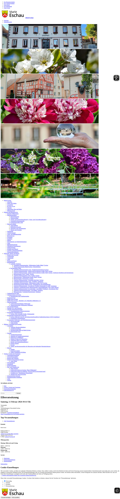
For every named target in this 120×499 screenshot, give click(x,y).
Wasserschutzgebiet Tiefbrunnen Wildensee (21, 305)
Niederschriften (14, 218)
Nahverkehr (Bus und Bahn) (14, 209)
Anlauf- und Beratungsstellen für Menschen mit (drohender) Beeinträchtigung (30, 346)
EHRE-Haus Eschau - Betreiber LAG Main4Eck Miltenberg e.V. (24, 300)
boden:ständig (14, 323)
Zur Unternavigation (9, 3)
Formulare (9, 237)
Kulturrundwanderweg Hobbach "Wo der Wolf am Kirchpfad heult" (28, 371)
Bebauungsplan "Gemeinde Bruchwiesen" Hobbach (27, 292)
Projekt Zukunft (14, 343)
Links (8, 243)
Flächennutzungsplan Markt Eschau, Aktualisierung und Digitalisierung (32, 284)
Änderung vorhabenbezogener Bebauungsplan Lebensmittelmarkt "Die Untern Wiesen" (36, 287)
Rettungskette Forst (15, 331)
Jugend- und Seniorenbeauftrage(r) (19, 342)
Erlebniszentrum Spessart (13, 376)
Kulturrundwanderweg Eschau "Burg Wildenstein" (23, 370)
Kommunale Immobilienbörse (15, 312)
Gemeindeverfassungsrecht (17, 221)
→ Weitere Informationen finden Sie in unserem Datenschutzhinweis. (18, 475)
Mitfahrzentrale (11, 210)
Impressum (7, 458)
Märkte (9, 240)
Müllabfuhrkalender (12, 244)
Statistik (8, 482)
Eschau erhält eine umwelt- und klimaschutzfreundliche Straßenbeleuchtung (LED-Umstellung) (35, 317)
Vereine (9, 380)
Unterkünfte (10, 258)
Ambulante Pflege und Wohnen (18, 340)
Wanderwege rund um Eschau (18, 374)
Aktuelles (9, 202)
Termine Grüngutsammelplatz (14, 250)
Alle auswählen (15, 497)
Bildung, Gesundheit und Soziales (12, 324)
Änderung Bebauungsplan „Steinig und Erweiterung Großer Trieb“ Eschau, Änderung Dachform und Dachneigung (43, 272)
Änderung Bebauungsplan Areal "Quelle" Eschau (26, 275)
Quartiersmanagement (16, 334)
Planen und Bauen (12, 261)
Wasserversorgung (12, 302)
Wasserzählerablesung (13, 252)
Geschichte (10, 205)
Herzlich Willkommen (13, 213)
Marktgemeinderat (12, 215)
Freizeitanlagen (11, 362)
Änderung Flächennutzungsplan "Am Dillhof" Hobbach (28, 290)
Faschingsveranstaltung (13, 412)
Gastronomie (10, 256)
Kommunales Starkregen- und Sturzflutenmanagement (21, 320)
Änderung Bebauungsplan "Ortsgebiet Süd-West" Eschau (28, 280)
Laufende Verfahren (15, 264)
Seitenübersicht (8, 22)
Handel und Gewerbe (12, 255)
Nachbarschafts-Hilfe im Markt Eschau (20, 330)
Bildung (9, 348)
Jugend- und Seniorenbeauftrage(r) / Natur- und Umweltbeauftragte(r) (28, 219)
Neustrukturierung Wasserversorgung (20, 311)
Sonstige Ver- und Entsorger (14, 308)
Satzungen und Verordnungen (18, 228)
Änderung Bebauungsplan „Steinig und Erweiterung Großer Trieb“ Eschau (33, 271)
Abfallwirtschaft (11, 233)
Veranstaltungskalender (13, 355)
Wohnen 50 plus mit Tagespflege (18, 339)
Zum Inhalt (7, 5)
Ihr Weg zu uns (11, 206)
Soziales (9, 333)
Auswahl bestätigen (6, 497)
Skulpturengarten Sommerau (14, 377)
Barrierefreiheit (8, 461)
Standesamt (10, 231)
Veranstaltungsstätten (12, 356)
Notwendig (9, 481)
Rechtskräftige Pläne (15, 268)
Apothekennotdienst (15, 328)
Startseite (6, 20)
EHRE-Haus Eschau (12, 299)
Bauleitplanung (11, 262)
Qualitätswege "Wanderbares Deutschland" (21, 373)
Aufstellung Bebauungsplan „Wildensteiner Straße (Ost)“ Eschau (30, 283)
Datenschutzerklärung (9, 459)
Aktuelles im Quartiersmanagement (19, 336)
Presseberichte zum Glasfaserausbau (19, 296)
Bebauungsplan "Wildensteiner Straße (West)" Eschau (28, 277)
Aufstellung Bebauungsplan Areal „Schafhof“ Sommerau (28, 281)
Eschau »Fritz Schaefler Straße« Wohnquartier (22, 314)
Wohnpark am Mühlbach (16, 337)
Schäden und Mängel (12, 249)
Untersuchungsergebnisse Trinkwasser (20, 303)
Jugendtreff (10, 364)
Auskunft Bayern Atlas (13, 293)
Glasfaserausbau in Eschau (14, 295)
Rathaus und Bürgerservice (11, 212)
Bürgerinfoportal (14, 216)
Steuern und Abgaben (16, 230)
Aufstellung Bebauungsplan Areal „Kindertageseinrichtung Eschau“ (31, 269)
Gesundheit (10, 325)
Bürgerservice (10, 236)
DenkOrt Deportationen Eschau (15, 359)
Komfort (8, 484)
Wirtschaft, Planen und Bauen (11, 253)
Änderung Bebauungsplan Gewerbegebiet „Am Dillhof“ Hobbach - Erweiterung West (36, 289)
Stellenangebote (11, 247)
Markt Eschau (7, 200)
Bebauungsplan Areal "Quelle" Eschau (24, 274)
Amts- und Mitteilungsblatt (14, 234)
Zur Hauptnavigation (9, 2)
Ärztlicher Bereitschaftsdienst (18, 327)
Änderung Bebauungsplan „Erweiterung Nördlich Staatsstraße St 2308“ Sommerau (35, 286)
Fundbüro (9, 238)
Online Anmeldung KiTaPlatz (18, 352)
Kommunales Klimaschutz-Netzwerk (16, 315)
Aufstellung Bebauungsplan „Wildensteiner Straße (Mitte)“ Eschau (31, 265)
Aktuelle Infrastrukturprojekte (14, 309)
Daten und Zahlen (11, 203)
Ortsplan (9, 207)
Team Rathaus (14, 225)
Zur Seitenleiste (8, 6)
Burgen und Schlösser (13, 358)
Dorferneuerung (11, 297)
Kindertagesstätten (15, 351)
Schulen (12, 349)
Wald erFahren (14, 368)
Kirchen (12, 345)
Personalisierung (10, 486)
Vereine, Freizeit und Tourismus (12, 353)
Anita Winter (13, 361)
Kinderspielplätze (11, 365)
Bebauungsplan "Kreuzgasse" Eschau (23, 278)
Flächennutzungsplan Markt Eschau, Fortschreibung (27, 266)
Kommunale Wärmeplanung (17, 318)
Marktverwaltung (11, 224)
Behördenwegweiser (15, 227)
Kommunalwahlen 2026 (16, 222)
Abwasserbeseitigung (12, 306)
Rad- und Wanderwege (13, 367)
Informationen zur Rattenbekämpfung (17, 241)
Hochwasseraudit (14, 321)
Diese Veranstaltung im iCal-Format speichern (12, 414)
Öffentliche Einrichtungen (14, 246)
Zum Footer (7, 8)
